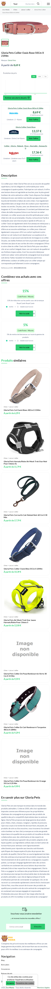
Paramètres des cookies (25, 983)
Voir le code (24, 313)
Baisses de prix (6, 973)
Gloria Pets (12, 60)
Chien (15, 10)
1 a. (45, 76)
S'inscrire (37, 927)
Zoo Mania (5, 10)
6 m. (39, 76)
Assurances (5, 969)
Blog (3, 960)
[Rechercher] (38, 3)
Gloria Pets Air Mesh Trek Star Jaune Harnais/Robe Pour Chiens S (20, 621)
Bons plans (5, 965)
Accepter (10, 983)
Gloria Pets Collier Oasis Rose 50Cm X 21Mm (25, 108)
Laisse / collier (26, 10)
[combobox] (30, 3)
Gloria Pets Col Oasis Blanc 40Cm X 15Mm (22, 410)
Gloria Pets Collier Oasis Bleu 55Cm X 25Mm (23, 569)
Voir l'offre (33, 119)
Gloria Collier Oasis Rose (25, 127)
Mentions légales (43, 988)
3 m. (33, 76)
